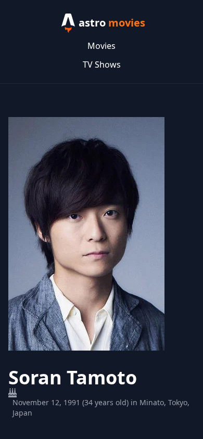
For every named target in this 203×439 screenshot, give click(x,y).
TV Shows (102, 64)
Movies (101, 45)
